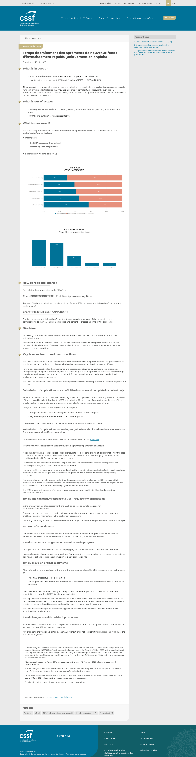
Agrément (28, 713)
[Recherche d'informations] (157, 18)
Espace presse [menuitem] (147, 744)
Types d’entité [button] (68, 18)
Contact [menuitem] (158, 3)
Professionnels (28, 3)
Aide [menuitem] (142, 732)
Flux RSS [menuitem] (108, 744)
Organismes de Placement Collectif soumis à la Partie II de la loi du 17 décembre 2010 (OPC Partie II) (154, 52)
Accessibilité (105, 3)
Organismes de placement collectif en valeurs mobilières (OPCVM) (152, 46)
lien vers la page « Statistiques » (58, 697)
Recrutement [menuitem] (129, 3)
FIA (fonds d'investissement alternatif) (58, 713)
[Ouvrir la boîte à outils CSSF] (160, 18)
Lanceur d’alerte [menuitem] (145, 3)
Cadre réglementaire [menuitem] (110, 18)
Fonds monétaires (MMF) (86, 713)
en (173, 3)
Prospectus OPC (106, 713)
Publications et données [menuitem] (140, 18)
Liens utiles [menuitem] (109, 738)
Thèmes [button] (87, 18)
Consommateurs (46, 3)
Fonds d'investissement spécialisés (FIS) (154, 42)
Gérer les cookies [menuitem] (148, 750)
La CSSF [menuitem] (117, 3)
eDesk (37, 713)
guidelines (94, 439)
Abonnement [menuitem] (146, 738)
